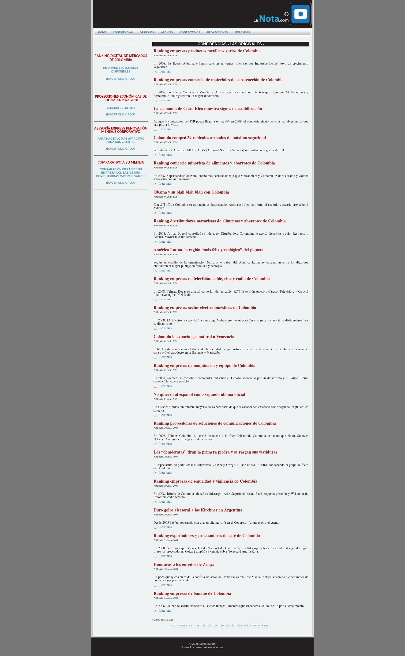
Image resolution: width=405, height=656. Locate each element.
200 (227, 625)
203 (246, 625)
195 (197, 625)
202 (240, 625)
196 (203, 625)
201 (234, 625)
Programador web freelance (202, 654)
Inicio (173, 625)
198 (215, 625)
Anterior (182, 625)
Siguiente (255, 625)
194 (191, 625)
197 (209, 625)
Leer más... (166, 71)
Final (264, 625)
